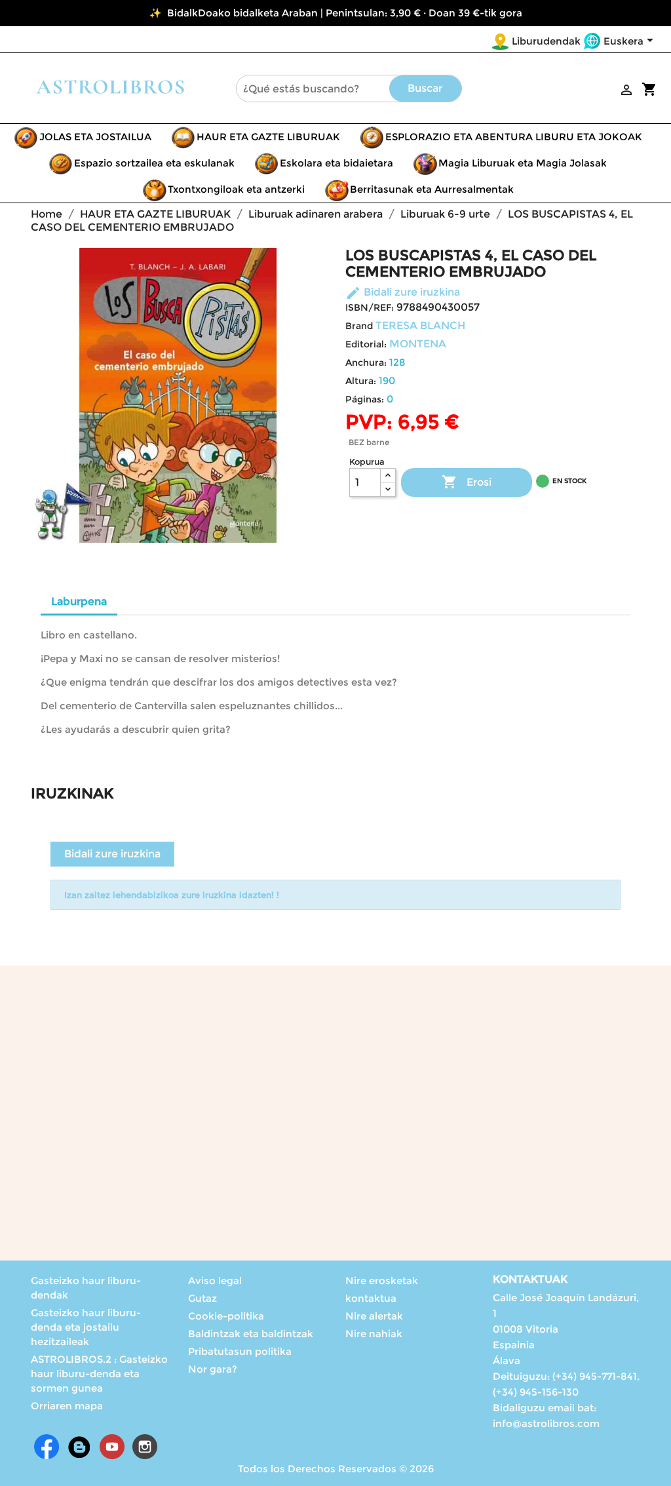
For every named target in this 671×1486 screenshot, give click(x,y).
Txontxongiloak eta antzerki (236, 189)
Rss (79, 1446)
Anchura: (366, 362)
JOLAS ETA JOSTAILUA (95, 136)
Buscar (425, 88)
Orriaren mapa (67, 1405)
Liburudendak (546, 41)
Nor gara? (212, 1369)
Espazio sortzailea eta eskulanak (154, 163)
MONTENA (417, 344)
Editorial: (366, 344)
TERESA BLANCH (420, 325)
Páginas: (364, 399)
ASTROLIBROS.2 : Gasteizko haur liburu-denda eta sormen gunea (99, 1373)
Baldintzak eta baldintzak (250, 1333)
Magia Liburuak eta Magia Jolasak (522, 163)
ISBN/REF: (369, 307)
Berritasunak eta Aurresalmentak (432, 189)
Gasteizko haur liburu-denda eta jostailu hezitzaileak (86, 1327)
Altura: (360, 381)
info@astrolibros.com (546, 1423)
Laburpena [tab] (79, 601)
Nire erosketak (381, 1280)
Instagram (144, 1446)
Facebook (46, 1446)
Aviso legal (215, 1280)
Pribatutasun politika (240, 1351)
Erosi (466, 482)
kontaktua (370, 1298)
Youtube (112, 1446)
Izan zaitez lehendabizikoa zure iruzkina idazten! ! (171, 895)
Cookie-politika (226, 1316)
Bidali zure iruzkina (402, 292)
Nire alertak (374, 1316)
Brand (359, 326)
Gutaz (202, 1298)
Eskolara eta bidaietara (336, 163)
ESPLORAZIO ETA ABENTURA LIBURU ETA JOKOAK (513, 136)
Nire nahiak (373, 1333)
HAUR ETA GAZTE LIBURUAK (268, 136)
